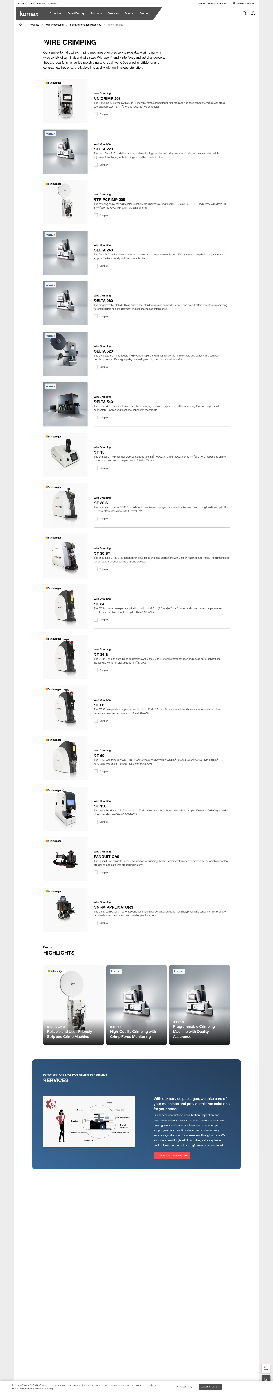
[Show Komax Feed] (266, 1368)
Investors (41, 3)
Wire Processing (55, 25)
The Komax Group (25, 3)
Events (211, 3)
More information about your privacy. (36, 1388)
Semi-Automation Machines (85, 25)
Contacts (222, 3)
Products (34, 25)
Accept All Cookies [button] (210, 1386)
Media (202, 3)
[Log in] (253, 13)
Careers (53, 3)
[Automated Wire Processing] (29, 13)
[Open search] (244, 13)
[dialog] (136, 1387)
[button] (185, 1387)
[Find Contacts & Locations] (266, 1379)
